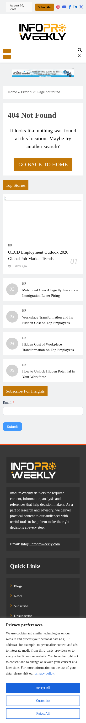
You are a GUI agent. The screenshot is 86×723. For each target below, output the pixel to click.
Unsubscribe (23, 616)
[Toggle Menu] (7, 51)
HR (10, 245)
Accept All (43, 688)
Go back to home (43, 164)
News (18, 596)
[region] (43, 670)
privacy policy (44, 673)
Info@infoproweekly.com (40, 544)
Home (12, 92)
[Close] (7, 57)
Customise (43, 700)
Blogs (18, 586)
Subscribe (44, 7)
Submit (12, 427)
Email (8, 402)
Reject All (43, 713)
